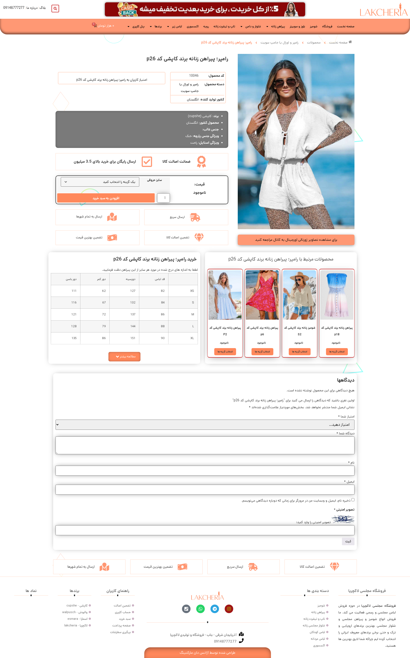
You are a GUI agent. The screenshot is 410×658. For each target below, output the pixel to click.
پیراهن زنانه (278, 26)
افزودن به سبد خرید (106, 198)
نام (351, 462)
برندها (158, 26)
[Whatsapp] (200, 609)
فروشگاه (327, 26)
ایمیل (349, 481)
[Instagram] (229, 609)
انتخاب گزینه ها (337, 351)
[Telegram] (214, 609)
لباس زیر (177, 26)
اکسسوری (193, 26)
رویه (206, 26)
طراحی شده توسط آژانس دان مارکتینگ (207, 652)
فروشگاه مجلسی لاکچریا (378, 605)
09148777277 (13, 7)
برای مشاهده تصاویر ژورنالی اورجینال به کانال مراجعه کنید (296, 239)
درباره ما (32, 7)
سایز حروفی (154, 180)
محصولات (314, 42)
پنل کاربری (138, 26)
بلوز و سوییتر (297, 26)
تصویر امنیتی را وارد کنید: (313, 522)
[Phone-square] (186, 609)
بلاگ (43, 7)
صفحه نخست (345, 26)
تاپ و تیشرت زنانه (224, 26)
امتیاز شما (346, 416)
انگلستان (193, 99)
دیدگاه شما (345, 433)
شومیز (313, 26)
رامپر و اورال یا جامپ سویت (279, 42)
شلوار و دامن (253, 26)
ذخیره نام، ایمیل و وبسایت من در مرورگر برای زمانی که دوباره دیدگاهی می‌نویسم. (296, 500)
